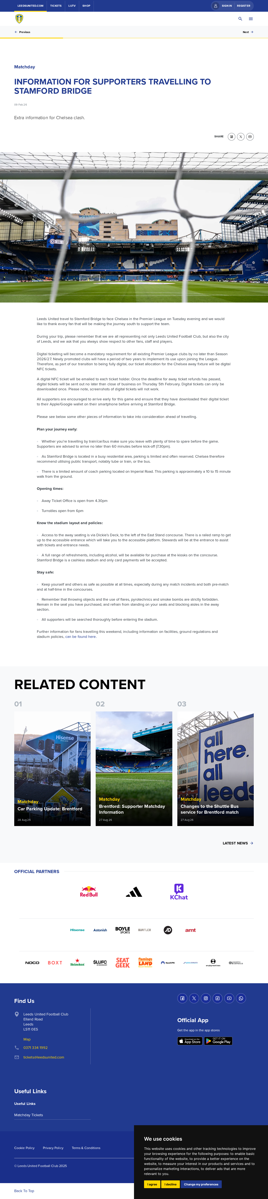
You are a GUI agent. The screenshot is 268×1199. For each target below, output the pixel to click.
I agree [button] (152, 1184)
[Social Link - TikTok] (218, 998)
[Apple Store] (189, 1041)
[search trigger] (240, 19)
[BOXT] (55, 963)
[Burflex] (145, 930)
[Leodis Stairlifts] (190, 963)
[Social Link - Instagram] (206, 998)
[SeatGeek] (123, 963)
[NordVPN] (168, 963)
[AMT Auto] (190, 930)
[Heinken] (77, 963)
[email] (250, 136)
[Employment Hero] (213, 963)
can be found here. (81, 636)
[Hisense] (77, 930)
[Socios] (100, 963)
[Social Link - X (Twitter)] (194, 998)
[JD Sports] (168, 930)
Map (27, 1039)
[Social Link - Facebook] (182, 998)
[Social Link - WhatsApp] (241, 998)
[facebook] (231, 136)
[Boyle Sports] (123, 930)
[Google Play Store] (218, 1041)
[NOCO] (32, 963)
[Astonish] (100, 930)
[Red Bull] (88, 891)
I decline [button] (171, 1184)
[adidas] (134, 891)
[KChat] (179, 891)
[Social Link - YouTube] (229, 998)
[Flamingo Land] (145, 963)
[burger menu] (250, 18)
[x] (241, 136)
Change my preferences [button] (201, 1184)
